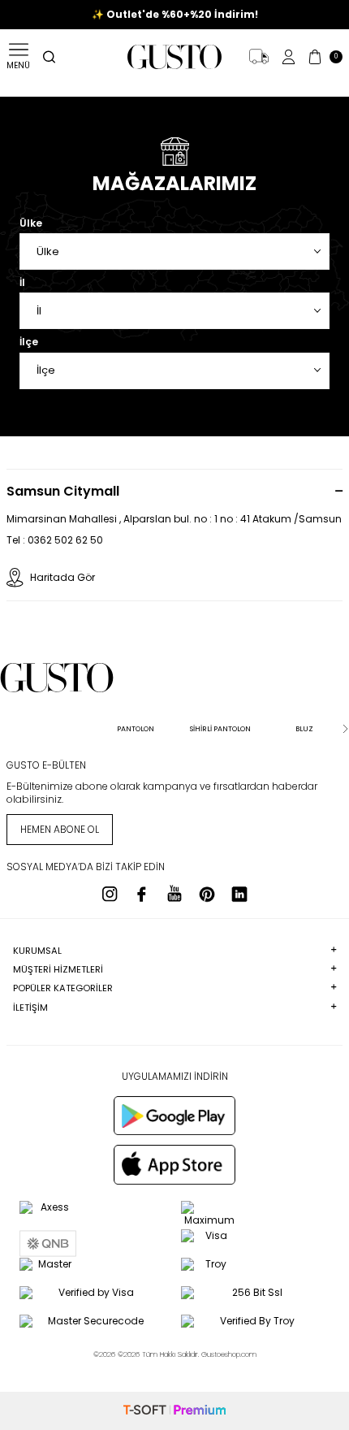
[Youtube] (174, 894)
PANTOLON (135, 729)
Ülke (30, 223)
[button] (4, 729)
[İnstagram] (110, 894)
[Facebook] (142, 894)
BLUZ (304, 729)
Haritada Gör (62, 577)
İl (22, 282)
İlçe (28, 342)
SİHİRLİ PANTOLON (220, 729)
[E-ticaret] (174, 1411)
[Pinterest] (207, 894)
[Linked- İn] (239, 894)
